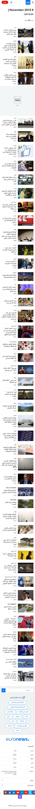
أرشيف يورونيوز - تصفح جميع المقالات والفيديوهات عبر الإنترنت (9, 773)
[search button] (3, 690)
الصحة (14, 759)
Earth (14, 755)
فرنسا (26, 716)
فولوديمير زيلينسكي (22, 726)
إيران (12, 721)
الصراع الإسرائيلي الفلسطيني (17, 707)
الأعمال (31, 755)
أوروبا (32, 751)
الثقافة (14, 763)
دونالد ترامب (10, 712)
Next (32, 759)
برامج (15, 767)
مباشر (5, 2)
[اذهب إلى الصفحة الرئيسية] (28, 2)
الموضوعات (30, 746)
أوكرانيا (22, 721)
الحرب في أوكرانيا (23, 712)
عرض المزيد (30, 785)
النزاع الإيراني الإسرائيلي (17, 702)
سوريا (8, 716)
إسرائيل (18, 716)
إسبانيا (9, 726)
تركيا (17, 730)
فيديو (32, 767)
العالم (15, 751)
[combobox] (17, 690)
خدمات (31, 780)
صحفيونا (31, 771)
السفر (32, 763)
